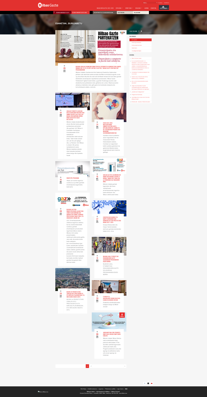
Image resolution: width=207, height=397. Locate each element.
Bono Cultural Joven (135, 58)
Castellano (166, 2)
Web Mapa (83, 389)
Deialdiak (138, 8)
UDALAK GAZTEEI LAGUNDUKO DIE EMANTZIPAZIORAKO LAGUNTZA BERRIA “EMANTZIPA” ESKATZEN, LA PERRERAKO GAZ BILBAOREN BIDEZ (112, 178)
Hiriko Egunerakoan (136, 42)
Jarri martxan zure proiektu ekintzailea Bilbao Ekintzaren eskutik (111, 334)
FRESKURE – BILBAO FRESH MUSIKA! (140, 101)
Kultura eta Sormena (137, 45)
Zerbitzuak (128, 8)
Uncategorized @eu (136, 50)
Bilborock (164, 7)
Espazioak (118, 8)
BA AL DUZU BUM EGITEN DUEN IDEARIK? (139, 82)
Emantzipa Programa (73, 178)
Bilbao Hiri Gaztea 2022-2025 (105, 8)
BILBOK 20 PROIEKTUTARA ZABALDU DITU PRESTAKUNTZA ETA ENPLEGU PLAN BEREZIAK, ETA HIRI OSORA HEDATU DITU (75, 294)
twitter (148, 383)
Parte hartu (134, 48)
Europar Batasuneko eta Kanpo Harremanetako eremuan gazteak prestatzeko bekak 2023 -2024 (112, 219)
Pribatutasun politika (110, 389)
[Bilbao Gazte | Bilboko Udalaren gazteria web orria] (48, 5)
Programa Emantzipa (136, 94)
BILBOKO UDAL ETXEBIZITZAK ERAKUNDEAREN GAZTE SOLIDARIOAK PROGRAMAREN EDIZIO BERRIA (111, 258)
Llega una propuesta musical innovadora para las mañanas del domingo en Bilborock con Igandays (139, 87)
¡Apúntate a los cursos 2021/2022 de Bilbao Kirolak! (139, 98)
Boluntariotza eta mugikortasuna (103, 12)
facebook (144, 383)
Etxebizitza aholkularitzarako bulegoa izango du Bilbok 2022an (111, 298)
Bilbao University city (62, 12)
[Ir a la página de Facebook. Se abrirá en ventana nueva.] (139, 31)
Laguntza (101, 389)
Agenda (146, 8)
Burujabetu (134, 39)
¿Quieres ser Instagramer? (137, 91)
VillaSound (137, 12)
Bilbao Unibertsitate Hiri (79, 12)
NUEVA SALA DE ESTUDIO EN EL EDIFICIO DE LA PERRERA (139, 77)
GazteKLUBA (121, 12)
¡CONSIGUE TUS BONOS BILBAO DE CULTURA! (139, 73)
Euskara (160, 2)
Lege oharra (120, 389)
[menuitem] (105, 8)
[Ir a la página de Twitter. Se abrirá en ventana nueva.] (141, 31)
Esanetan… (154, 8)
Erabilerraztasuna (92, 389)
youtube (151, 383)
